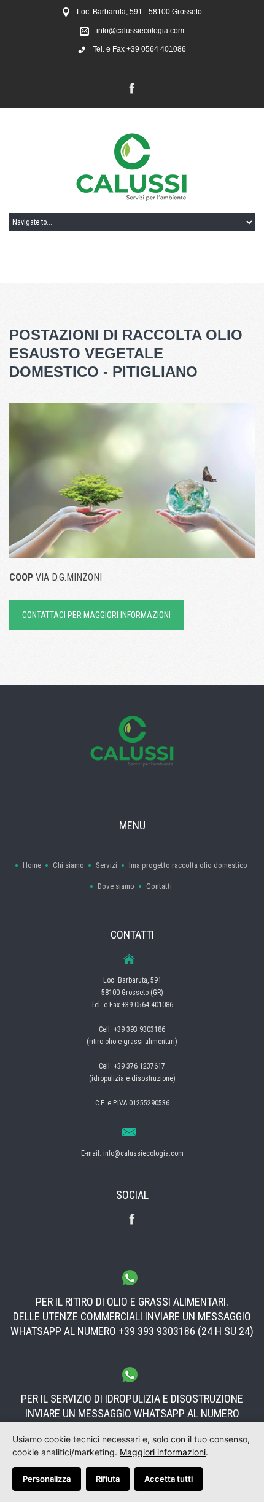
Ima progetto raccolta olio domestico (188, 865)
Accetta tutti (168, 1479)
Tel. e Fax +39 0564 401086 (139, 49)
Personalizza (47, 1479)
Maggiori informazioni (163, 1452)
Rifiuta (108, 1479)
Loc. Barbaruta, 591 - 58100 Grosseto (139, 11)
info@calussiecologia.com (140, 30)
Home (32, 865)
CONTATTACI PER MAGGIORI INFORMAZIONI (96, 615)
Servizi (106, 865)
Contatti (159, 886)
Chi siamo (68, 865)
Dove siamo (116, 886)
